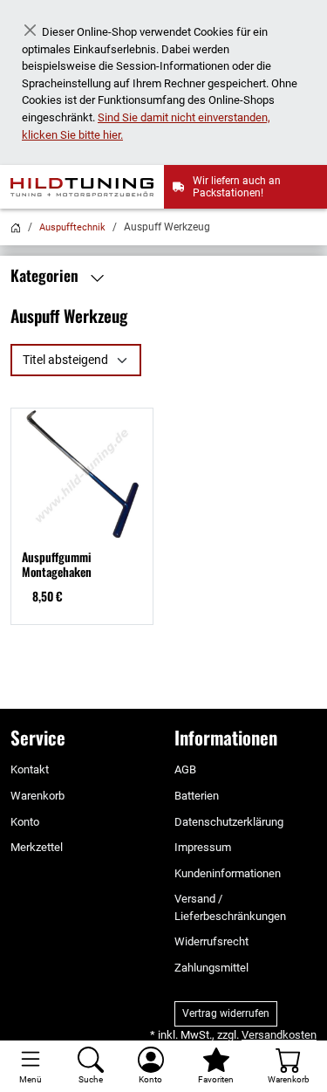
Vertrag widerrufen (225, 1013)
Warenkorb (37, 795)
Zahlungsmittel (211, 967)
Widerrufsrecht (211, 941)
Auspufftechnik (72, 227)
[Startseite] (15, 227)
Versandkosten (279, 1034)
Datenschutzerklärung (228, 821)
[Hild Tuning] (87, 187)
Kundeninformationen (227, 873)
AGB (185, 769)
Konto (24, 821)
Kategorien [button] (46, 275)
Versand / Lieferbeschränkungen (230, 907)
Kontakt (29, 769)
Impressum (202, 847)
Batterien (196, 795)
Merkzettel (36, 847)
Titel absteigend (65, 360)
